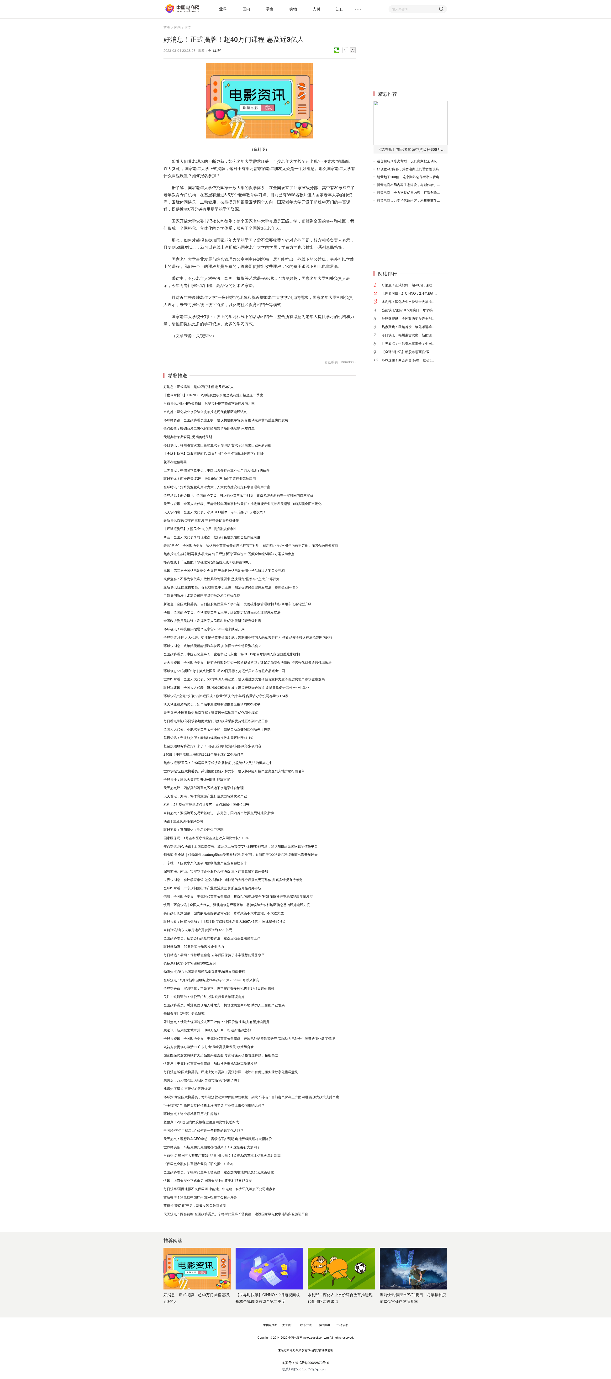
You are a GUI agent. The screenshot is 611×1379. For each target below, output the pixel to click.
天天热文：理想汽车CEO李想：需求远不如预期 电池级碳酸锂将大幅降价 (217, 1138)
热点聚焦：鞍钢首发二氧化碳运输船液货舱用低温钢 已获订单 (209, 428)
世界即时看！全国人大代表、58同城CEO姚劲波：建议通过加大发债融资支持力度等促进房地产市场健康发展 (244, 679)
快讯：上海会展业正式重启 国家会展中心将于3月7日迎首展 (207, 1180)
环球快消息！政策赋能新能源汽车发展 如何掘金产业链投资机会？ (212, 645)
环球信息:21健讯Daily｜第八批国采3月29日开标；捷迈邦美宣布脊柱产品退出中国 (224, 670)
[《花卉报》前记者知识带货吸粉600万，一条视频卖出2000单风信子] (411, 123)
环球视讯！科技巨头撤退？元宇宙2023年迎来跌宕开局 (204, 628)
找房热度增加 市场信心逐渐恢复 (187, 1088)
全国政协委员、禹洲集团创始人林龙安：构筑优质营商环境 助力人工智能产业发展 (224, 1004)
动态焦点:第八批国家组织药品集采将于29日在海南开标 (204, 971)
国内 (246, 9)
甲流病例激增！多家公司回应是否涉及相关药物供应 (201, 595)
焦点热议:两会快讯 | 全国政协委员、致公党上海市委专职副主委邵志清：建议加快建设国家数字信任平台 (240, 846)
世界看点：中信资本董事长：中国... (408, 343)
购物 (293, 9)
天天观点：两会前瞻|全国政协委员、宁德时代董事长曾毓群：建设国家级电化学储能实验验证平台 (235, 1213)
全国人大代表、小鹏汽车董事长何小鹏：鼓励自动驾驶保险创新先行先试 (216, 729)
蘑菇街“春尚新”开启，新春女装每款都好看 (194, 1205)
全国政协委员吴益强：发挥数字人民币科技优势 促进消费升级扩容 (212, 620)
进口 (340, 9)
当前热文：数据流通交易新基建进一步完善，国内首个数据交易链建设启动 (218, 812)
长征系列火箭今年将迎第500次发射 (189, 963)
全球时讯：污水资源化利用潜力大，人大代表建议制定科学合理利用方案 (216, 486)
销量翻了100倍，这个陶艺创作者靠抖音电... (409, 176)
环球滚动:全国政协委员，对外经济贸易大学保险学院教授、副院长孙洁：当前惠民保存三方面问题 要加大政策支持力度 (251, 1096)
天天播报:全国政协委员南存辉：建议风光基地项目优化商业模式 (210, 712)
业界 (223, 9)
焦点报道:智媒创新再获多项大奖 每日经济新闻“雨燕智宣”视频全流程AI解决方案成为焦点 (229, 553)
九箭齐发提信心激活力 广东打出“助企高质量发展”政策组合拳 (208, 1046)
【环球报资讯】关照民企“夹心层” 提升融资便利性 (200, 528)
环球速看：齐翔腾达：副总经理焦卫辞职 (193, 829)
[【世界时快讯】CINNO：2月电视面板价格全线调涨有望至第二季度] (269, 1268)
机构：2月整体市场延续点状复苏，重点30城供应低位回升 (206, 804)
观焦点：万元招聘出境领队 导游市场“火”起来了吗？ (201, 1080)
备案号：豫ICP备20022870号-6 (305, 1362)
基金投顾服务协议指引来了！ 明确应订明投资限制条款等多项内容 (212, 745)
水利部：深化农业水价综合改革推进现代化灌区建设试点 (205, 411)
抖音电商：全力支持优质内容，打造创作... (408, 192)
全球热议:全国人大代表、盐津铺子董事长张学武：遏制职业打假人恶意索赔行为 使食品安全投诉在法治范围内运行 (247, 637)
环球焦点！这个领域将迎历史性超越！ (191, 1113)
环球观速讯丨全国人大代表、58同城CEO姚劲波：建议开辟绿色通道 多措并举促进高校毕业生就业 (236, 687)
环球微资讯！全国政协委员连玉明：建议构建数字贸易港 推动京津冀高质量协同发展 (225, 420)
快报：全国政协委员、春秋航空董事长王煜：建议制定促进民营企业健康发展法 (221, 612)
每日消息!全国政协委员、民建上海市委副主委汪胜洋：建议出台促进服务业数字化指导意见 (230, 1071)
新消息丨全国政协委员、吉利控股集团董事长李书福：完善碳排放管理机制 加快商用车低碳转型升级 (237, 603)
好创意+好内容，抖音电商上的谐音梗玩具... (409, 168)
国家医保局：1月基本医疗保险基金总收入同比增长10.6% (205, 837)
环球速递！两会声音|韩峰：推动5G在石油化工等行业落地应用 (209, 478)
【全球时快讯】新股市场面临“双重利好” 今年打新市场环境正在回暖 (213, 453)
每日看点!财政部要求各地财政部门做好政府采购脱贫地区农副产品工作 (215, 720)
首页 (166, 27)
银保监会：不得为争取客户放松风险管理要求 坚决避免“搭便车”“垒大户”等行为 (221, 578)
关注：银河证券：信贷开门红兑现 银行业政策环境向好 (204, 996)
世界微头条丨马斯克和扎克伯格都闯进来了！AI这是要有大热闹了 (211, 1147)
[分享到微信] (337, 50)
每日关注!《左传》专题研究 (184, 1013)
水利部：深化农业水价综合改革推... (408, 301)
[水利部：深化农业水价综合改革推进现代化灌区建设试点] (341, 1268)
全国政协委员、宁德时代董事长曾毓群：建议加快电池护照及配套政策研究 (218, 1172)
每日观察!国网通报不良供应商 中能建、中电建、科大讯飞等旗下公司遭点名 (219, 1188)
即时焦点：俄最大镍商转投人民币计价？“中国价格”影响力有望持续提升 (216, 1021)
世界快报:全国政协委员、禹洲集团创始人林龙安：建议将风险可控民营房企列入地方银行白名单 (234, 771)
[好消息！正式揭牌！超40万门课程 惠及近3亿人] (197, 1268)
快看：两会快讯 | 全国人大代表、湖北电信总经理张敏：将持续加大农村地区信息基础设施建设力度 (236, 904)
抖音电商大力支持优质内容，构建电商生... (408, 200)
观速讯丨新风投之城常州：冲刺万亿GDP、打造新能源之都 (207, 1030)
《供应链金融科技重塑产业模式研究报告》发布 (198, 1163)
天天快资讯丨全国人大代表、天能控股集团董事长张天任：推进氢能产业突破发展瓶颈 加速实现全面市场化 (242, 503)
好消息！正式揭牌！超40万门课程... (408, 284)
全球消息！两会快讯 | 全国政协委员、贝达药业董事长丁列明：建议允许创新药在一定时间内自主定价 (238, 495)
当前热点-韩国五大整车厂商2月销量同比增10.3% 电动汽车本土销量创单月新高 (222, 1155)
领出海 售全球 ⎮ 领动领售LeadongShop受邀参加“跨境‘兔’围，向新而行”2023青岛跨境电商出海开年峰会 (240, 854)
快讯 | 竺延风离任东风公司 (183, 821)
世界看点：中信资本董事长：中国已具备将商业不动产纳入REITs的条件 (216, 470)
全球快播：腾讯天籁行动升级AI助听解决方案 (196, 779)
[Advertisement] (409, 54)
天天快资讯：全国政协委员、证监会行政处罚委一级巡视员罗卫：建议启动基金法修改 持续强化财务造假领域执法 (247, 662)
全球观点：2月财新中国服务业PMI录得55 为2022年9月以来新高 (211, 979)
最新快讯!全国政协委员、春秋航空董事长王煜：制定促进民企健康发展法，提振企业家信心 (230, 587)
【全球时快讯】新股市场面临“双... (407, 351)
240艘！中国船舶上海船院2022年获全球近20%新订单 (203, 754)
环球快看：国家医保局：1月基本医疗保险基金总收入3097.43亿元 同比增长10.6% (224, 921)
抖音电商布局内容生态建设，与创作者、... (408, 184)
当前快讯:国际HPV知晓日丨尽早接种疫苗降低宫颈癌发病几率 (209, 403)
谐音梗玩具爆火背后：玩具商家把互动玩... (408, 161)
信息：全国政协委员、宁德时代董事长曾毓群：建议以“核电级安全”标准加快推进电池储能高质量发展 (238, 896)
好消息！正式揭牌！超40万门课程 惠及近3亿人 (198, 386)
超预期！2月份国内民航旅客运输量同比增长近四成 (201, 1121)
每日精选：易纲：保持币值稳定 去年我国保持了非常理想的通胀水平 (214, 954)
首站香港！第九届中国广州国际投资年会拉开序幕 (200, 1197)
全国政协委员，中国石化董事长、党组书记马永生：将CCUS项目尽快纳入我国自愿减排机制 (231, 654)
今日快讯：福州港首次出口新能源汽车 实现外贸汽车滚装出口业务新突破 (217, 445)
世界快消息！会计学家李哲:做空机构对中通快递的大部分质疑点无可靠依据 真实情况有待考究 (232, 879)
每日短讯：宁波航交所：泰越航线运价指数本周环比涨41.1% (208, 737)
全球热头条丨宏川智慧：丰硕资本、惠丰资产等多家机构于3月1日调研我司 (218, 988)
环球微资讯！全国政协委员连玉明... (408, 318)
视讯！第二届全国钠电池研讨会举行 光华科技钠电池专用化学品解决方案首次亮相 (224, 570)
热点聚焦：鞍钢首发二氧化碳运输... (408, 326)
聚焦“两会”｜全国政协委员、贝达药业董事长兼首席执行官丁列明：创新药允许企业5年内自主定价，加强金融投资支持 (250, 545)
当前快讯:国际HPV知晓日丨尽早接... (409, 310)
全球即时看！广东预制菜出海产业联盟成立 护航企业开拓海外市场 (212, 888)
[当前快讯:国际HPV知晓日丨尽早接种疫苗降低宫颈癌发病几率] (413, 1268)
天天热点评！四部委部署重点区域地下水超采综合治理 (203, 787)
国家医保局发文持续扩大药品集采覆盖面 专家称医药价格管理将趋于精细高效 (220, 1055)
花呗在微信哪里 (175, 461)
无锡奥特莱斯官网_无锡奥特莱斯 (187, 436)
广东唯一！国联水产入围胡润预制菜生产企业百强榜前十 (205, 862)
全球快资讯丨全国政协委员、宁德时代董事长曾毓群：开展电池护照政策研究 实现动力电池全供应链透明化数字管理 (249, 1038)
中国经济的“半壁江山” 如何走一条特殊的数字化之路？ (203, 1130)
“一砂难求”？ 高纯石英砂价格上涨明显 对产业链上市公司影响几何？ (214, 1105)
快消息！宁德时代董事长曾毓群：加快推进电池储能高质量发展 (210, 1063)
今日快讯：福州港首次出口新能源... (408, 335)
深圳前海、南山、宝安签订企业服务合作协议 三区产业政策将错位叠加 (215, 871)
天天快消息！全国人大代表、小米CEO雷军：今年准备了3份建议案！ (214, 511)
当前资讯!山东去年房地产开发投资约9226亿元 (197, 929)
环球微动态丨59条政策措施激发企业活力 (193, 946)
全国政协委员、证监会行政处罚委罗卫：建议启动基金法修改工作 (211, 938)
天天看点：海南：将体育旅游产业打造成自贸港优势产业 (205, 796)
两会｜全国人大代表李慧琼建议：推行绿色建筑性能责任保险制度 (211, 537)
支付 (316, 9)
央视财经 (214, 50)
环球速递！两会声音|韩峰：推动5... (408, 360)
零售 (270, 9)
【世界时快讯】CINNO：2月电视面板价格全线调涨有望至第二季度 (213, 394)
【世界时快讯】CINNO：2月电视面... (409, 293)
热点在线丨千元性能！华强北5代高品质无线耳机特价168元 (207, 562)
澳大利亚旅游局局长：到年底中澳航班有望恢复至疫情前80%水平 (211, 704)
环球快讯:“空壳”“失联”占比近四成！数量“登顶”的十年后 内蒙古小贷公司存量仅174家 (226, 695)
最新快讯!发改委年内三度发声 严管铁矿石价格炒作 (201, 520)
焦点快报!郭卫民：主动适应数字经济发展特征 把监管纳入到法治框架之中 (217, 762)
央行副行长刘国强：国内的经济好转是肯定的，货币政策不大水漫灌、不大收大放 (223, 913)
